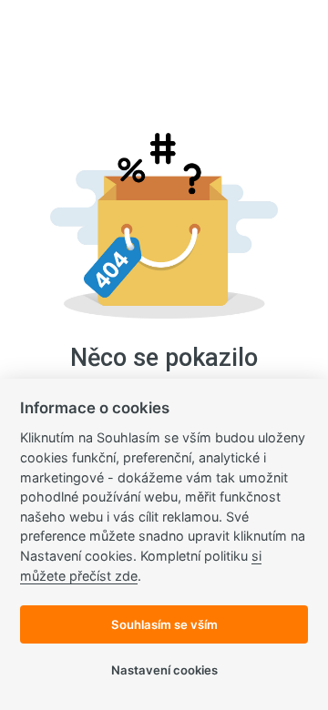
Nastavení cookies (164, 670)
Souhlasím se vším (164, 624)
